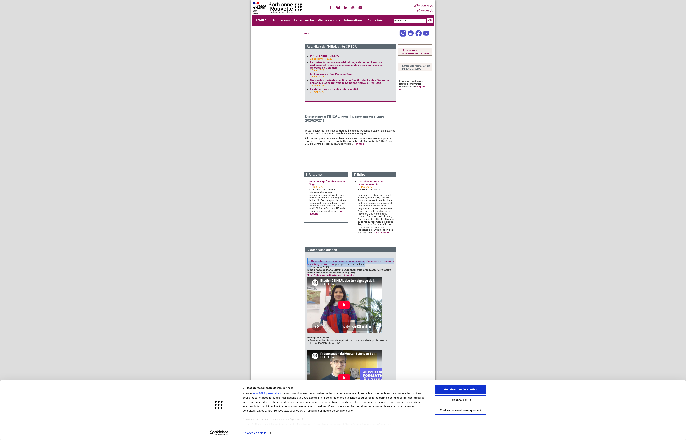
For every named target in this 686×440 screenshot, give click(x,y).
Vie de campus (329, 20)
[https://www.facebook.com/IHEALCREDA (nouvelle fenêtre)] (418, 36)
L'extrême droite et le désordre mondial (334, 89)
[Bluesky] (338, 9)
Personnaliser (458, 399)
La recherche (304, 20)
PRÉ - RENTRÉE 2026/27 (324, 56)
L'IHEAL (262, 20)
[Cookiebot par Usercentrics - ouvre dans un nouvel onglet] (219, 433)
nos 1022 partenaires (267, 393)
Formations (281, 20)
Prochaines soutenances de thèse (415, 52)
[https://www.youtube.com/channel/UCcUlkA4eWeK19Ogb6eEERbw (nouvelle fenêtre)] (426, 36)
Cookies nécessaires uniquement (460, 410)
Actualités (375, 20)
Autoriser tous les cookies (460, 389)
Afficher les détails (254, 432)
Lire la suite (381, 232)
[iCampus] (424, 10)
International (354, 20)
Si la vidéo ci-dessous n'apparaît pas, (334, 260)
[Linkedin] (345, 9)
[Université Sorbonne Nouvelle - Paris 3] (277, 8)
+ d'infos (359, 143)
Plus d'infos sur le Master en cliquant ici (331, 275)
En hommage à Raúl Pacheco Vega (331, 74)
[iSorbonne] (424, 5)
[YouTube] (360, 9)
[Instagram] (353, 9)
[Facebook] (331, 9)
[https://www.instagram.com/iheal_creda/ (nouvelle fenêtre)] (402, 36)
